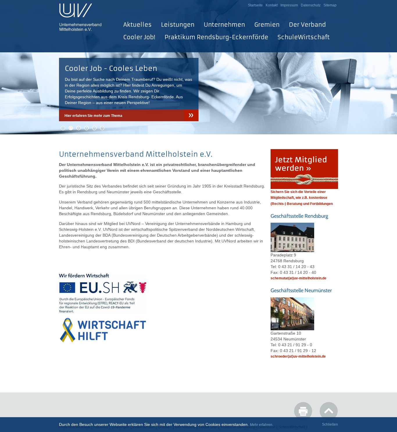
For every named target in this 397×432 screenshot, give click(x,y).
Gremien (267, 24)
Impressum (289, 5)
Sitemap (330, 5)
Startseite (255, 5)
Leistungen (177, 24)
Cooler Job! (139, 37)
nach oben (328, 411)
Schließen (330, 424)
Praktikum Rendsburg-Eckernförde (216, 37)
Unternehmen (224, 24)
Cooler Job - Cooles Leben (111, 68)
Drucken (303, 411)
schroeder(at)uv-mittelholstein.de (298, 356)
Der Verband (307, 24)
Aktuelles (137, 24)
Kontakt (272, 5)
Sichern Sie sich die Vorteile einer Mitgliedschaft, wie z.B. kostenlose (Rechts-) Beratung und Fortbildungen (302, 198)
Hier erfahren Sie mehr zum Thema (93, 116)
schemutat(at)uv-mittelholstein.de (298, 278)
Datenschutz (311, 5)
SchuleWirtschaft (304, 37)
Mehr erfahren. (261, 425)
